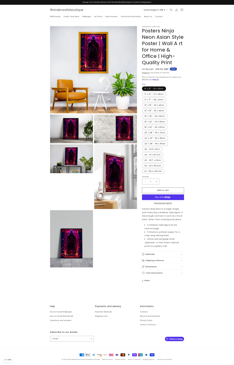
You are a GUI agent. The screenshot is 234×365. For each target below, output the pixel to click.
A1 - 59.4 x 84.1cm (153, 171)
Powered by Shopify (92, 359)
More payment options (163, 203)
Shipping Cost (101, 316)
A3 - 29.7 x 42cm (153, 160)
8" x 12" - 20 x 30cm (154, 88)
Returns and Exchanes (150, 316)
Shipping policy (148, 359)
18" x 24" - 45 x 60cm (155, 127)
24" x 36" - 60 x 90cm (155, 143)
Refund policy (107, 359)
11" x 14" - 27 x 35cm (154, 94)
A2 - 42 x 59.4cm (153, 165)
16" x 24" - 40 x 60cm (155, 121)
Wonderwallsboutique (76, 359)
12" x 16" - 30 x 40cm (154, 105)
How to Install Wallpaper (61, 312)
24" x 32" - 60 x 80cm (155, 138)
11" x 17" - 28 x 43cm (154, 99)
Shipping (145, 73)
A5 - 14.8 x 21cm (152, 149)
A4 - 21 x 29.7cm (153, 154)
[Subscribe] (91, 339)
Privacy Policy (146, 320)
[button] (171, 10)
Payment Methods (103, 312)
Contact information (164, 359)
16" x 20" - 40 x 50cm (155, 116)
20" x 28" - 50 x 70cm (155, 132)
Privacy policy (120, 359)
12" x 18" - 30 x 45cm (154, 110)
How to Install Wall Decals (61, 316)
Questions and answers (60, 320)
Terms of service (134, 359)
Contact (144, 312)
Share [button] (147, 280)
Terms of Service (148, 324)
